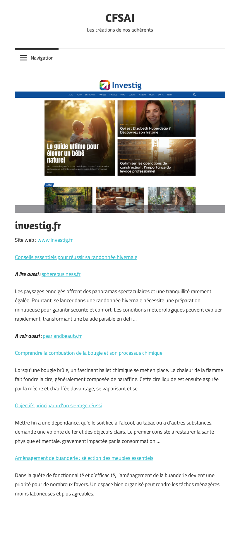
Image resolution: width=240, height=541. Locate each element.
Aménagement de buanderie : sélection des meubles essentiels (84, 458)
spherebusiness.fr (61, 274)
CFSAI (120, 17)
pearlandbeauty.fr (62, 336)
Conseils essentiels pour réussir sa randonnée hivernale (76, 257)
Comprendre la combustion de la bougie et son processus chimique (88, 353)
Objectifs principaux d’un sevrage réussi (58, 405)
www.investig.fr (55, 240)
